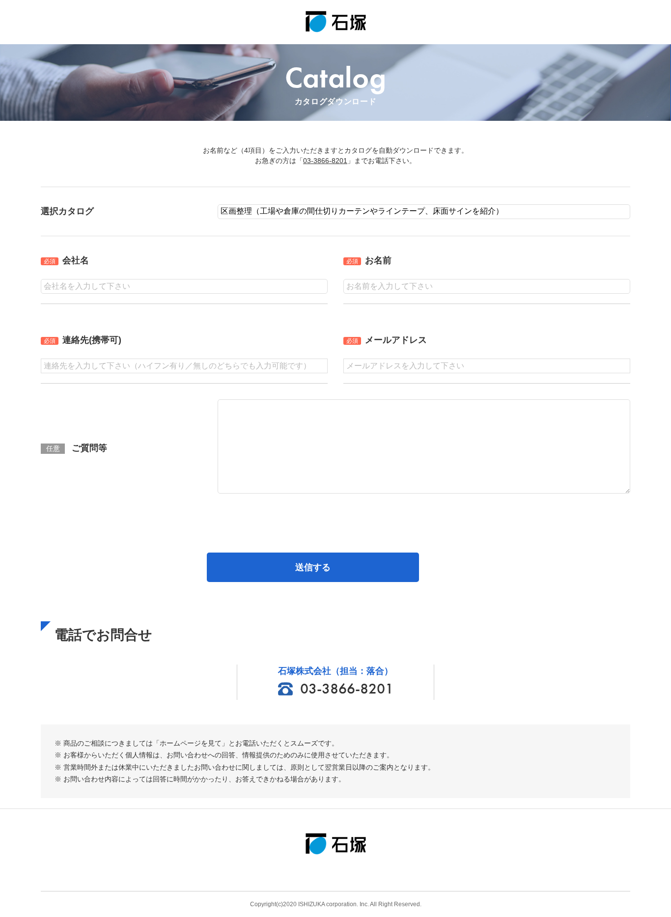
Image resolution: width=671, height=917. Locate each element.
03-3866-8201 (325, 161)
